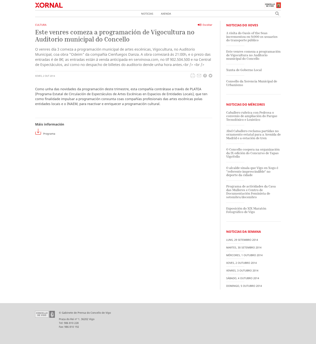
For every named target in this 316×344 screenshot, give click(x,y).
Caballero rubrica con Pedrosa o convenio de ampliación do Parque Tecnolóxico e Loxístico (251, 116)
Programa (49, 133)
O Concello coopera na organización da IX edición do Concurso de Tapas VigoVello (253, 152)
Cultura (40, 24)
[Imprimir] (192, 76)
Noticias (147, 13)
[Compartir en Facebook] (205, 76)
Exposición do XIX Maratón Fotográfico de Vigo (246, 210)
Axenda (166, 13)
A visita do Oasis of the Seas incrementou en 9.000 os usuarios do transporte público (252, 36)
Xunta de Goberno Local (244, 70)
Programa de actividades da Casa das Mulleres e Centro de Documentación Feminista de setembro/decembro (251, 191)
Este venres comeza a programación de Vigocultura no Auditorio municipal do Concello (253, 55)
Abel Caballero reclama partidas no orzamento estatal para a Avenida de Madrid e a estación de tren (253, 134)
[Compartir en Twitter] (210, 76)
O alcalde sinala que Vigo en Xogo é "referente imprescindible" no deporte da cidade (252, 171)
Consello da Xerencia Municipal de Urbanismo (251, 83)
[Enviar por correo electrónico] (199, 76)
